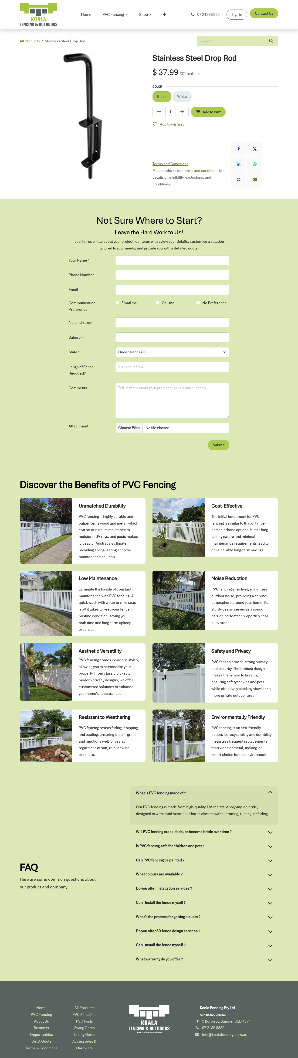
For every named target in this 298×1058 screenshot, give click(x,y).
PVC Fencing (41, 1014)
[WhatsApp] (255, 164)
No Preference (214, 302)
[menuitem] (86, 14)
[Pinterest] (239, 180)
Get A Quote (41, 1041)
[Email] (255, 180)
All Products (30, 41)
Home (41, 1007)
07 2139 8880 (208, 14)
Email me (129, 302)
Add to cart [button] (211, 111)
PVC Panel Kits (84, 1014)
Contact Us (264, 13)
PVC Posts (84, 1021)
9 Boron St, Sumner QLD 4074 (226, 1021)
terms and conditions (200, 170)
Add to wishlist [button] (171, 124)
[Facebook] (239, 149)
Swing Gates (84, 1027)
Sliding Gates (84, 1034)
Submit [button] (218, 444)
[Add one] (182, 112)
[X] (255, 149)
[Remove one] (159, 112)
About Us (41, 1021)
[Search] (271, 41)
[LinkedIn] (239, 164)
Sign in (236, 14)
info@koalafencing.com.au (224, 1034)
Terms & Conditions (41, 1048)
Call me (168, 302)
